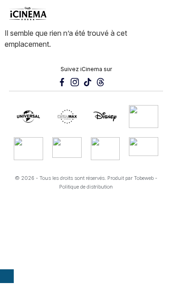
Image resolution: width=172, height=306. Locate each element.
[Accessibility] (7, 276)
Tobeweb (144, 178)
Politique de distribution (86, 187)
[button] (157, 14)
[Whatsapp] (113, 82)
